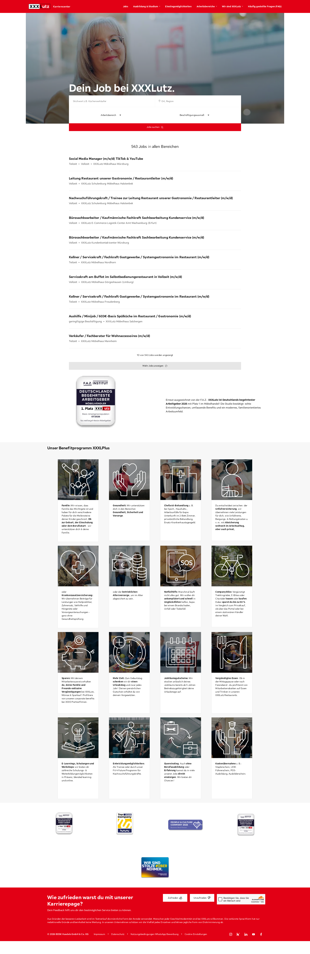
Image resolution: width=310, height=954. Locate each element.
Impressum (99, 934)
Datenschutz (117, 934)
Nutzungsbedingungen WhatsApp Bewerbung (155, 934)
